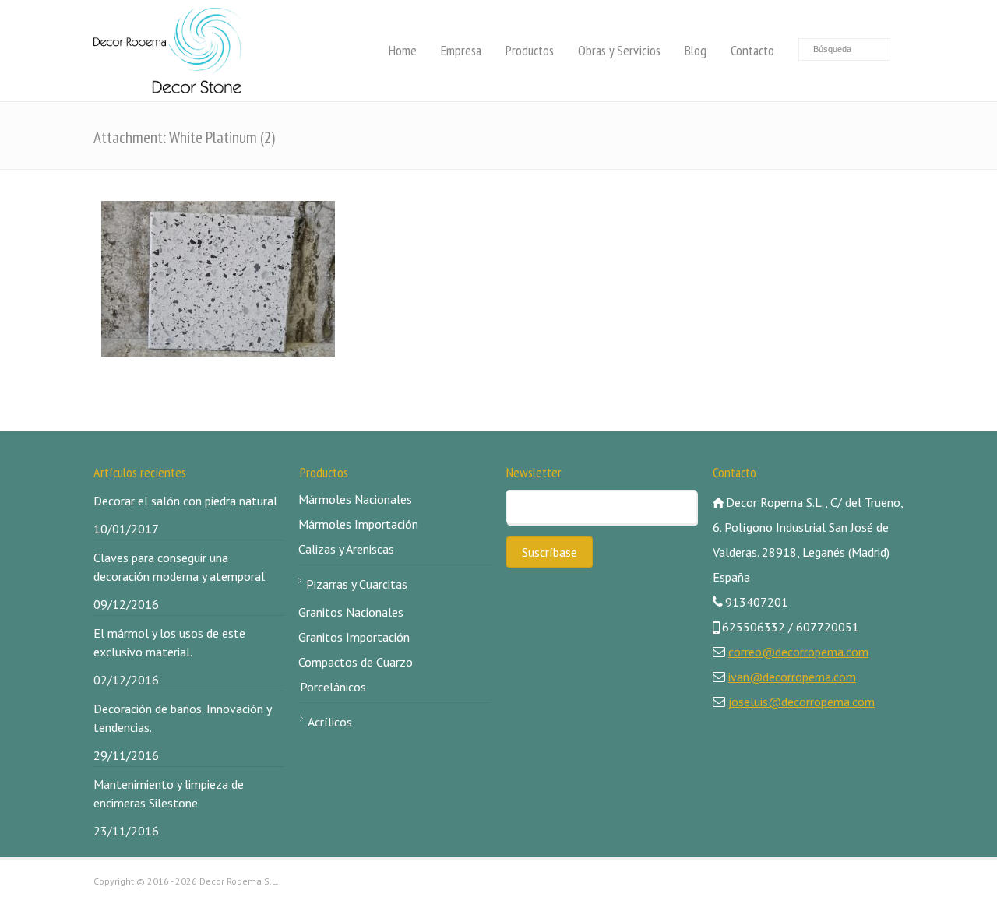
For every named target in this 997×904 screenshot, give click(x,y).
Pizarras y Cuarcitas (356, 584)
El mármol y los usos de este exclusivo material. (169, 642)
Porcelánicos (333, 687)
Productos (530, 50)
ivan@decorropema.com (792, 676)
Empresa (461, 50)
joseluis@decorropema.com (801, 701)
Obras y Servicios (619, 50)
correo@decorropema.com (798, 652)
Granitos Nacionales (350, 612)
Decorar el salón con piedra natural (185, 500)
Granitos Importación (354, 637)
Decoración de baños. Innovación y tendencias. (182, 718)
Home (403, 50)
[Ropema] (167, 50)
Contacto (752, 50)
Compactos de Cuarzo (355, 662)
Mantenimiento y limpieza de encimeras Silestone (168, 793)
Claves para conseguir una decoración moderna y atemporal (179, 567)
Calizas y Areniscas (346, 549)
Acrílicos (330, 722)
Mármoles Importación (358, 524)
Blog (695, 50)
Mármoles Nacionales (355, 499)
